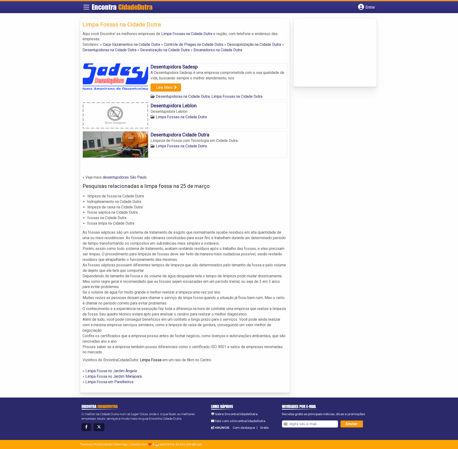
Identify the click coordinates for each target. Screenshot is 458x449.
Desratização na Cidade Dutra (165, 50)
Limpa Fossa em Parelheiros (109, 382)
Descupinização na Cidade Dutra (254, 44)
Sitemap (120, 444)
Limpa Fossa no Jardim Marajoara (113, 376)
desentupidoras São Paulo (125, 177)
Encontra (122, 7)
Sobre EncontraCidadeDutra (236, 414)
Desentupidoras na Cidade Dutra (109, 50)
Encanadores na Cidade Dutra (217, 50)
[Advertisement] (332, 53)
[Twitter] (99, 427)
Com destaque (244, 427)
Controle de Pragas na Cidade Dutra (193, 44)
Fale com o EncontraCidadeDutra (240, 421)
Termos (86, 444)
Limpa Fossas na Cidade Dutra (186, 33)
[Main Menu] (86, 7)
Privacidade (103, 444)
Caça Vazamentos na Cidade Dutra (131, 44)
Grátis (264, 427)
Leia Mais (164, 87)
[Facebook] (86, 427)
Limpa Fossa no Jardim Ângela (111, 371)
